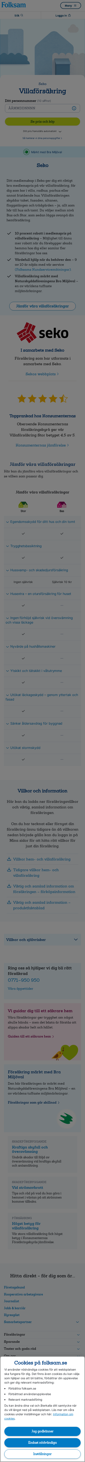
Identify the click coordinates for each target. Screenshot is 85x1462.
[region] (42, 1409)
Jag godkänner (42, 1431)
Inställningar (42, 1454)
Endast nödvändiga (42, 1443)
